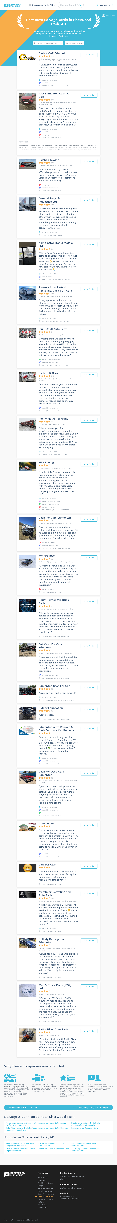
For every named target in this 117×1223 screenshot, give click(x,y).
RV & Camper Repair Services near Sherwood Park (85, 1150)
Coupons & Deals (76, 43)
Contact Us (43, 1207)
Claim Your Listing (46, 1194)
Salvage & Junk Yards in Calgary (52, 1123)
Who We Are (43, 1205)
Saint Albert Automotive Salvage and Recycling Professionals (21, 1129)
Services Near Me (45, 1188)
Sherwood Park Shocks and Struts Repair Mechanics (21, 1150)
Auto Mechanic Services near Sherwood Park (83, 1144)
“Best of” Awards (45, 1197)
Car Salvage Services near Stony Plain (85, 1129)
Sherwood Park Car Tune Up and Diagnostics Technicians (20, 1144)
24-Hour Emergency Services (49, 43)
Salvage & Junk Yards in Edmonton (53, 1128)
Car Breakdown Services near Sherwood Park (51, 1144)
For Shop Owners (45, 1191)
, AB (51, 1137)
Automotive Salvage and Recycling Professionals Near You (21, 1124)
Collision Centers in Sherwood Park (54, 1149)
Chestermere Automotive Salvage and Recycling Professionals (85, 1124)
